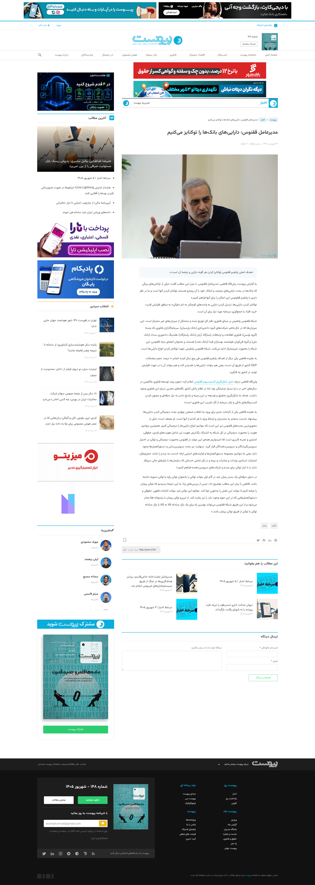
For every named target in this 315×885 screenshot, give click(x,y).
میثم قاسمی (91, 594)
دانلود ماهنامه (92, 800)
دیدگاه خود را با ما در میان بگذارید (206, 648)
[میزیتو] (75, 462)
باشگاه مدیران (230, 829)
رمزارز (264, 525)
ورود (58, 25)
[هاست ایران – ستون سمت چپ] (75, 91)
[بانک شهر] (199, 70)
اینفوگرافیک (190, 803)
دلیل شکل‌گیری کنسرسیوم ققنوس (214, 382)
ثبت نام (43, 25)
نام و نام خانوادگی (269, 648)
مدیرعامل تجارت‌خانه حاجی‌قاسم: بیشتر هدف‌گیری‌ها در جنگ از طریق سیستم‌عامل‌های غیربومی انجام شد (149, 581)
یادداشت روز (231, 798)
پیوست (273, 119)
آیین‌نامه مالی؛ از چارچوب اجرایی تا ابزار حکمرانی (83, 203)
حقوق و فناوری (230, 839)
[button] (40, 55)
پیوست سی (190, 798)
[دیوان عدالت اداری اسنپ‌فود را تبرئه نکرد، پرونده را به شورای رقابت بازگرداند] (267, 619)
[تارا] (75, 238)
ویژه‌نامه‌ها (191, 820)
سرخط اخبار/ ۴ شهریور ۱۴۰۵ (156, 607)
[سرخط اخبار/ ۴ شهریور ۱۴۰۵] (186, 619)
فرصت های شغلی (188, 834)
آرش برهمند (91, 559)
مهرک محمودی (89, 542)
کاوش (234, 803)
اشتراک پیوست (75, 729)
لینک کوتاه (133, 549)
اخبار (263, 103)
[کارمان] (75, 503)
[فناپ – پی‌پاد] (75, 279)
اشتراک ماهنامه (249, 44)
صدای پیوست (189, 794)
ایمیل (275, 661)
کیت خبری (191, 839)
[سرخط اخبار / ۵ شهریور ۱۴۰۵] (267, 593)
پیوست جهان (230, 848)
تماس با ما (191, 825)
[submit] (103, 823)
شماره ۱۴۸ (253, 37)
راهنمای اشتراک (264, 25)
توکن (274, 525)
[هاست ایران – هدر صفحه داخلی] (199, 89)
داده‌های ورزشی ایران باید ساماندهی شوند (87, 212)
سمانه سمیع (90, 576)
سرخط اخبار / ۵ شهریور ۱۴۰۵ (236, 581)
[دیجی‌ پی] (225, 10)
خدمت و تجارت (230, 834)
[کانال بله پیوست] (90, 10)
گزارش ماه (232, 825)
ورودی (234, 820)
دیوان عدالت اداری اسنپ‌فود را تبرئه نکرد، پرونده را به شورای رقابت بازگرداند (229, 607)
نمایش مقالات (59, 800)
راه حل (234, 843)
